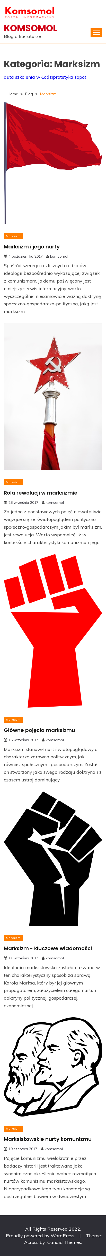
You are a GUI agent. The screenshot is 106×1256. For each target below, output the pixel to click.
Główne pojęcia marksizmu (39, 730)
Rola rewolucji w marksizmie (40, 492)
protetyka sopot (69, 77)
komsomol (59, 256)
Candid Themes (64, 1242)
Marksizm (13, 236)
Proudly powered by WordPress (41, 1235)
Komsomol (30, 28)
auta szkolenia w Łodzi (28, 77)
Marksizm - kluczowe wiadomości (48, 948)
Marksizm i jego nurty (32, 246)
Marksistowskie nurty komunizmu (48, 1139)
